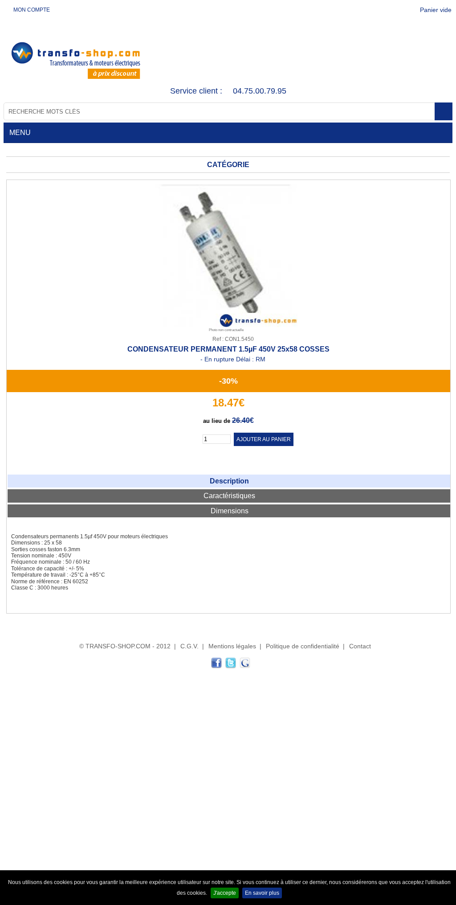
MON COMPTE (31, 10)
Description (229, 481)
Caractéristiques (229, 496)
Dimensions (229, 511)
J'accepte (224, 893)
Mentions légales (232, 646)
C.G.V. (189, 646)
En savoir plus (262, 893)
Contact (360, 646)
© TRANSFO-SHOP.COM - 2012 (125, 646)
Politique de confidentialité (302, 646)
